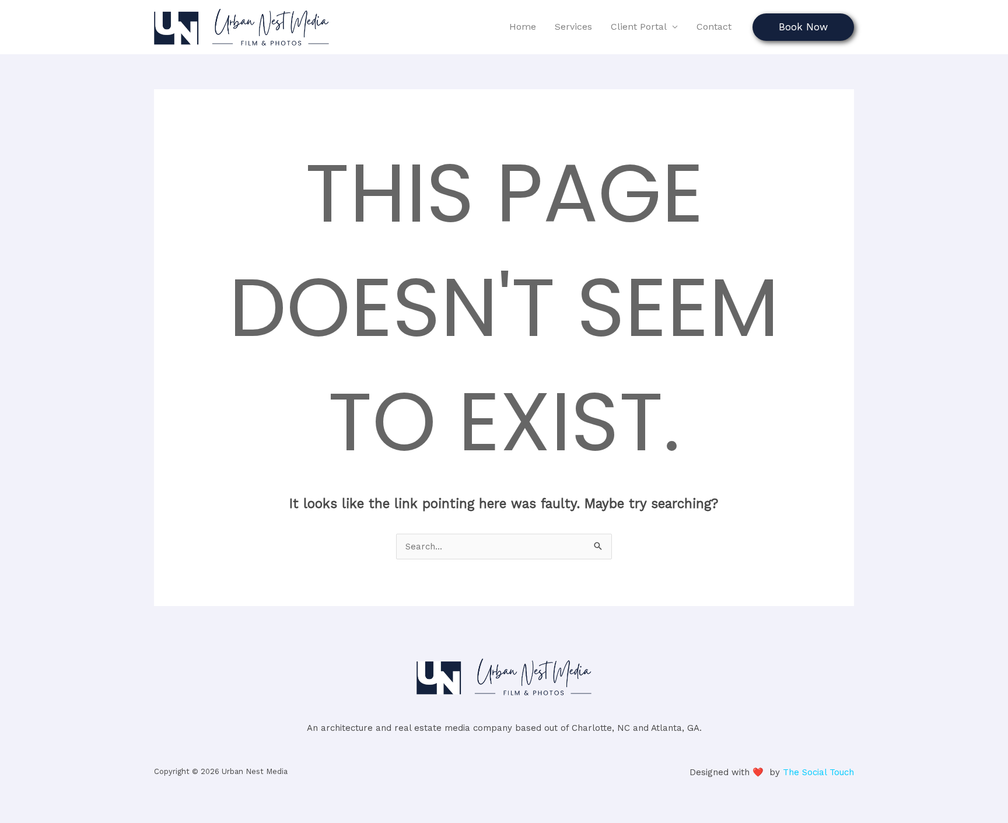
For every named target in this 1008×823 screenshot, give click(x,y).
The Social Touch (818, 772)
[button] (803, 27)
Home (522, 26)
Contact (714, 26)
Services (573, 26)
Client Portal (639, 26)
